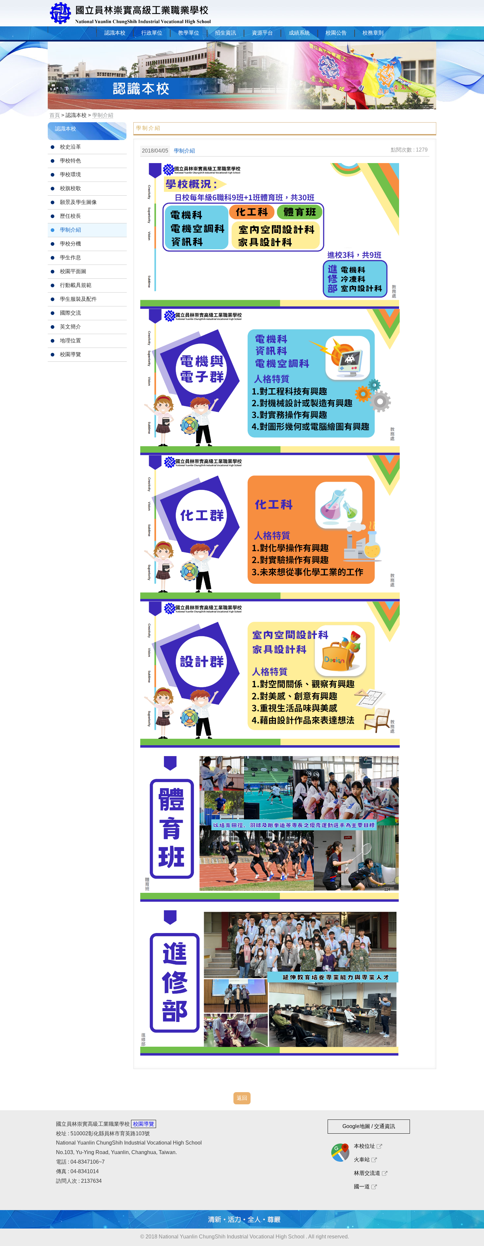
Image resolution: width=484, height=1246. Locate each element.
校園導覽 (70, 354)
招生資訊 (225, 33)
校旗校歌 (70, 188)
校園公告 (336, 33)
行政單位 (151, 33)
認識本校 (114, 33)
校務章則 (373, 33)
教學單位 (188, 33)
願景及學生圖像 (78, 202)
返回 (242, 1098)
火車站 (362, 1159)
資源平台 (262, 33)
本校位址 (364, 1146)
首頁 (54, 115)
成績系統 (299, 33)
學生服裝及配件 (78, 299)
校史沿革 (70, 147)
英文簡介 (70, 326)
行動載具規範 (76, 285)
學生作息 (70, 257)
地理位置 (70, 340)
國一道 (362, 1186)
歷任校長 (70, 216)
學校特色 (70, 160)
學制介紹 (70, 230)
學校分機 (70, 243)
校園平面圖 (73, 271)
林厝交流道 (367, 1173)
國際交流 (70, 313)
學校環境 (70, 174)
